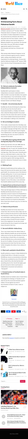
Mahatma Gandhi (5, 29)
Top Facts (4, 18)
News (8, 424)
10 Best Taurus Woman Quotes (16, 349)
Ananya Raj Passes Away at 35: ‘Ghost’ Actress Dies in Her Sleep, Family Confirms (16, 416)
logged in (11, 338)
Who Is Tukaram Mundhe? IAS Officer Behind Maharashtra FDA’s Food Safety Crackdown (16, 423)
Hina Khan (12, 351)
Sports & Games (4, 410)
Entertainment (17, 418)
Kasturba (3, 148)
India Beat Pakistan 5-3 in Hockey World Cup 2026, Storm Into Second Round (10, 408)
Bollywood (10, 418)
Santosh (4, 27)
